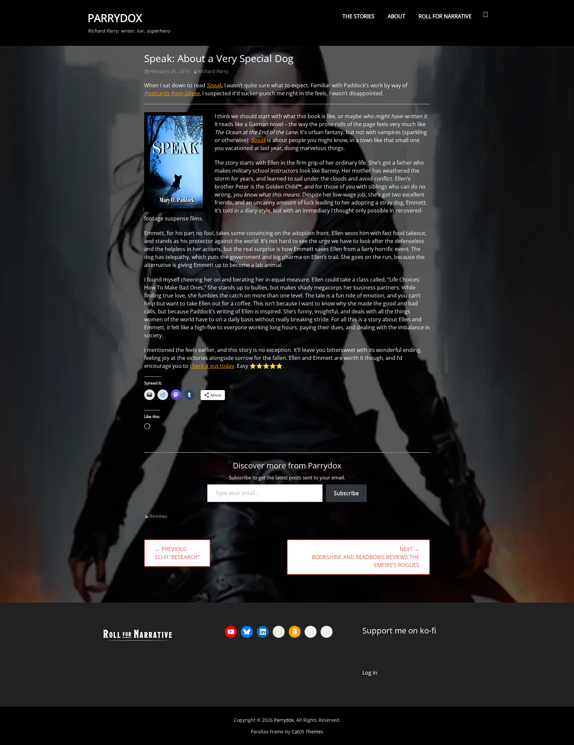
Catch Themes (307, 731)
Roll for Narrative (445, 16)
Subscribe (346, 493)
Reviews (158, 516)
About (396, 16)
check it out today (212, 366)
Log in (369, 672)
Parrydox (115, 18)
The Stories (358, 16)
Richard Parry (213, 71)
